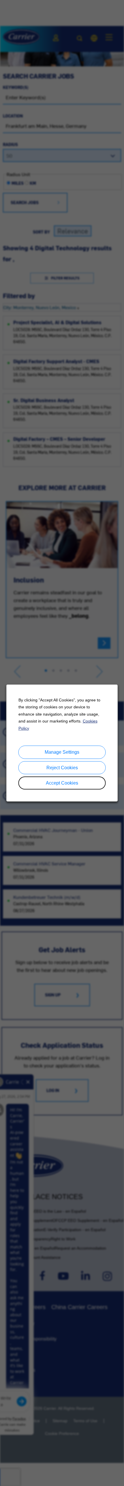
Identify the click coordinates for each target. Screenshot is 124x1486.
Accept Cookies (62, 783)
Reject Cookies (62, 767)
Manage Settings (62, 752)
